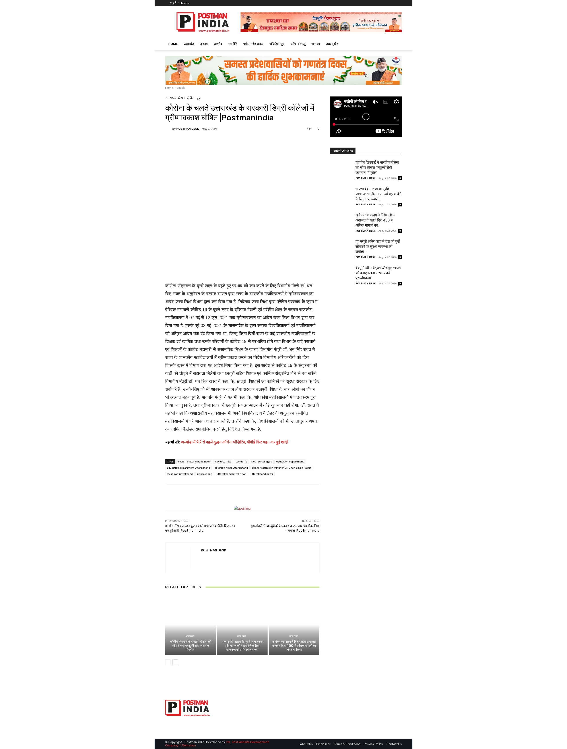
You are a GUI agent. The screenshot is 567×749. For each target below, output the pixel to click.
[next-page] (175, 662)
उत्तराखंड (189, 44)
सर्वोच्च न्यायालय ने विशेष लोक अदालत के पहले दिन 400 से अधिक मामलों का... (375, 220)
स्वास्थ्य (315, 44)
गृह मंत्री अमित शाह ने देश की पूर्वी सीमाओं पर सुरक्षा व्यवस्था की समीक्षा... (377, 246)
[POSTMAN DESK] (168, 129)
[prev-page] (168, 662)
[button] (396, 44)
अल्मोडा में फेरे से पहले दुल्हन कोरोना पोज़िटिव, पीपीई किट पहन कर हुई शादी (234, 442)
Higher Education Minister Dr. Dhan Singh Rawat (281, 467)
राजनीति (232, 44)
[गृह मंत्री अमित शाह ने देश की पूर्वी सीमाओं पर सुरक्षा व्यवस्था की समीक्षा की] (341, 250)
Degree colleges (261, 461)
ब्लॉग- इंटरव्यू (298, 44)
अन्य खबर (190, 636)
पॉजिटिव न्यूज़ (277, 44)
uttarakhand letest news (231, 474)
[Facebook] (384, 3)
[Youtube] (398, 3)
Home (169, 88)
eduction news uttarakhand (231, 467)
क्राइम (204, 44)
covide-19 (241, 461)
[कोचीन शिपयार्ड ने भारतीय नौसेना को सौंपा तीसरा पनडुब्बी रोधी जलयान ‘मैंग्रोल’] (190, 624)
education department (290, 461)
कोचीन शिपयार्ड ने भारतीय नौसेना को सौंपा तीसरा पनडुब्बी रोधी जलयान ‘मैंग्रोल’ (190, 646)
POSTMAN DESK (187, 128)
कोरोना (181, 98)
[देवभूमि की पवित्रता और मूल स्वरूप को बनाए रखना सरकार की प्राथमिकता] (341, 276)
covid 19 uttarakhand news (194, 461)
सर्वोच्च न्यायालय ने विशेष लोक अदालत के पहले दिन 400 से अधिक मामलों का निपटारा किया (294, 646)
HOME (173, 44)
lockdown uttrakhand (180, 474)
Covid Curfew (223, 461)
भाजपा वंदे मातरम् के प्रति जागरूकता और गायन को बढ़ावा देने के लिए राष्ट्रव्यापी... (378, 194)
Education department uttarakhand (188, 467)
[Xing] (202, 558)
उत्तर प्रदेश (332, 44)
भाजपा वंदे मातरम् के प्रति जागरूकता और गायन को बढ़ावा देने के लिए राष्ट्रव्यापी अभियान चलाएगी (242, 646)
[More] (280, 144)
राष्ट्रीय (218, 44)
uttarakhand (204, 474)
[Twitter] (391, 3)
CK (228, 742)
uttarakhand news (262, 474)
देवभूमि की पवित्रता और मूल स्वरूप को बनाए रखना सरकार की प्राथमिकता (378, 273)
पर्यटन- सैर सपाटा (253, 44)
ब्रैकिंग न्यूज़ (193, 98)
